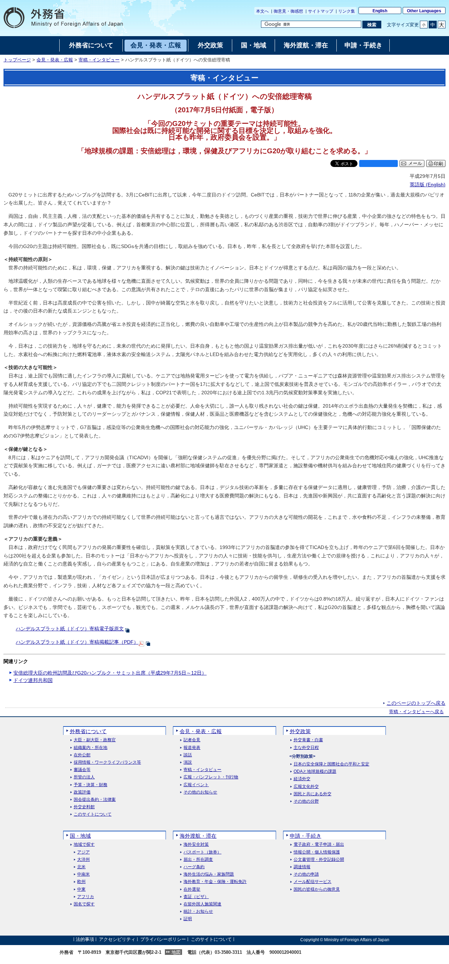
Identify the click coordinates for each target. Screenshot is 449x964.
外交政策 (300, 731)
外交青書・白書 (308, 740)
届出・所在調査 (198, 859)
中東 (81, 889)
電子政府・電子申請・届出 (319, 844)
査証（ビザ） (196, 897)
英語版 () (427, 184)
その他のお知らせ (200, 792)
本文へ (262, 11)
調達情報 (302, 867)
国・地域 (80, 836)
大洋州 (83, 859)
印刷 (438, 163)
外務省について (88, 731)
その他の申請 (306, 874)
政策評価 (82, 792)
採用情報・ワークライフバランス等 (107, 762)
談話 (187, 755)
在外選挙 (191, 889)
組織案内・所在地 (90, 747)
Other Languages (424, 10)
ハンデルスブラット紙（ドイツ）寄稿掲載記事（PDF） (77, 642)
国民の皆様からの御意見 (317, 889)
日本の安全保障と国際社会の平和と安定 (331, 764)
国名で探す (84, 904)
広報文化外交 (306, 786)
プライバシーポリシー (163, 939)
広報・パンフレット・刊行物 (210, 777)
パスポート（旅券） (202, 852)
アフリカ (85, 897)
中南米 (83, 874)
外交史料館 (84, 807)
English (380, 10)
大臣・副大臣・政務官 (95, 740)
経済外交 (302, 779)
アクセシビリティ (117, 939)
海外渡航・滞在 (198, 836)
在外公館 (82, 755)
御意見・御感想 (288, 11)
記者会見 (191, 740)
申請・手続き (305, 836)
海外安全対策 (196, 844)
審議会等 (82, 770)
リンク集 (346, 11)
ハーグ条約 (194, 867)
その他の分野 (306, 801)
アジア (83, 852)
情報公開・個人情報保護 (317, 852)
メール (415, 163)
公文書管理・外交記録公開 (319, 859)
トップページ (17, 60)
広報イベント (196, 785)
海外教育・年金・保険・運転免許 (215, 881)
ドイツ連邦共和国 (33, 680)
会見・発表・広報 (54, 60)
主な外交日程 (306, 747)
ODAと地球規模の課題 (315, 771)
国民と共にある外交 (312, 794)
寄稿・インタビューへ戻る (416, 711)
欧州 (81, 881)
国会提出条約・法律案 (95, 799)
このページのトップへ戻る (416, 703)
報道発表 (191, 747)
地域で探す (84, 844)
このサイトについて (93, 814)
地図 (176, 952)
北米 (81, 867)
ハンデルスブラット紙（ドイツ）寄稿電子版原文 (70, 628)
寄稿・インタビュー (99, 60)
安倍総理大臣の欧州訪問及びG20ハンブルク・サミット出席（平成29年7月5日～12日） (110, 673)
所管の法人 (84, 777)
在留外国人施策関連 (202, 904)
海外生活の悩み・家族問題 (208, 874)
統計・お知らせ (198, 911)
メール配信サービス (312, 881)
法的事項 (85, 939)
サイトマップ (320, 11)
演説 (187, 762)
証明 (187, 919)
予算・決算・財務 (90, 785)
